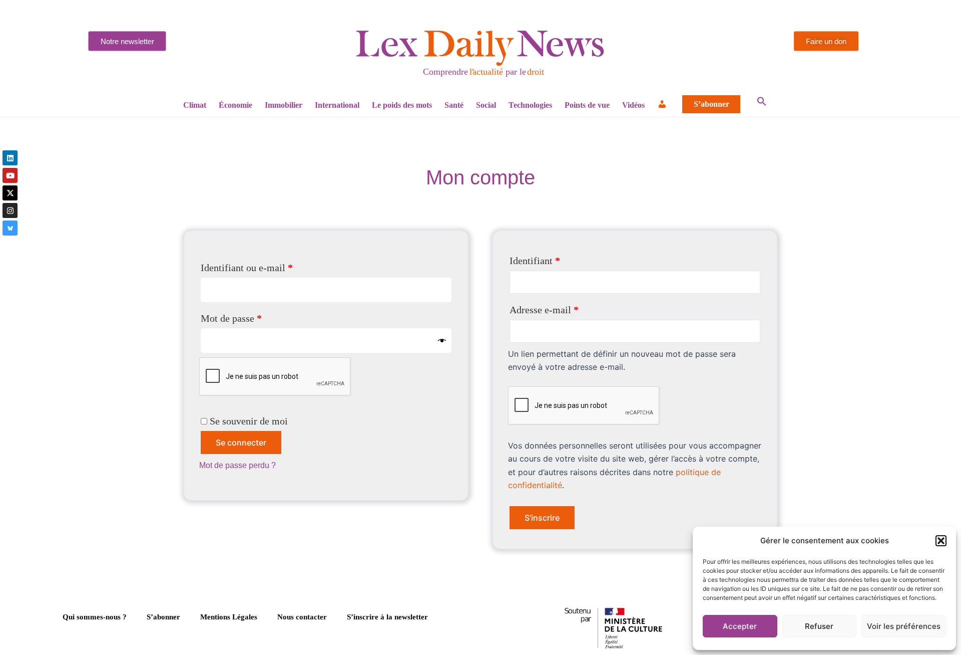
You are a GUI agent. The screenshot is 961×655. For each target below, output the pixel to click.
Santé (453, 105)
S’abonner (711, 104)
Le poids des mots (402, 105)
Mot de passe (254, 316)
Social (486, 105)
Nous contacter (302, 617)
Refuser (819, 626)
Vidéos (633, 105)
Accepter (740, 626)
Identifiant (558, 258)
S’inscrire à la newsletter (387, 617)
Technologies (530, 105)
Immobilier (283, 105)
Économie (235, 105)
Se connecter (241, 443)
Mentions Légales (228, 617)
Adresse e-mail (567, 307)
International (337, 105)
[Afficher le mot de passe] (442, 340)
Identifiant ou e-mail (270, 265)
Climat (194, 105)
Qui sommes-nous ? (95, 617)
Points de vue (587, 105)
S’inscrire (542, 518)
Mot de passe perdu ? (237, 465)
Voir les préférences (903, 626)
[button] (941, 541)
